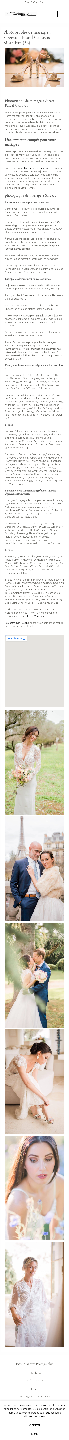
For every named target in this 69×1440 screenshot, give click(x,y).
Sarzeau (20, 609)
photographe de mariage (36, 168)
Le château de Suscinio (17, 623)
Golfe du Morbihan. (34, 616)
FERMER (34, 1433)
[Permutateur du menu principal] (60, 14)
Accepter (34, 1425)
